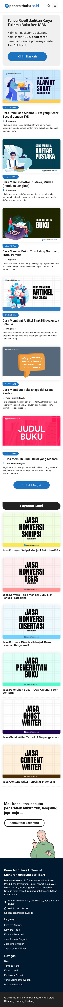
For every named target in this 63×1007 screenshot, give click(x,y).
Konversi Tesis (12, 929)
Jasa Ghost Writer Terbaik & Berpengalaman (31, 737)
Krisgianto (11, 121)
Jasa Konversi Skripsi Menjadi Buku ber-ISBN (31, 550)
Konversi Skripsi (13, 925)
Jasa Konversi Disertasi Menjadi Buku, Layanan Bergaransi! (27, 643)
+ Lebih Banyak (32, 485)
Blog (6, 961)
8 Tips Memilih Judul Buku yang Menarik (30, 459)
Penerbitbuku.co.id (30, 997)
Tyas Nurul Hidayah (15, 398)
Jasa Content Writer (15, 948)
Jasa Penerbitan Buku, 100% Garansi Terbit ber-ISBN (30, 691)
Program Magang (13, 984)
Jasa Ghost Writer (14, 943)
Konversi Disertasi (14, 934)
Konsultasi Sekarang (24, 823)
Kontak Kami (11, 970)
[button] (49, 5)
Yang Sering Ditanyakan (17, 979)
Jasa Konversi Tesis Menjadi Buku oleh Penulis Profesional (28, 596)
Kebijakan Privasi (13, 975)
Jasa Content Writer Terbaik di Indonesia (29, 781)
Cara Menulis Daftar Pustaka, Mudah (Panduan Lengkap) (28, 184)
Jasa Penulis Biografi (15, 939)
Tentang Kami (11, 965)
